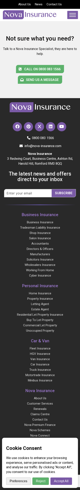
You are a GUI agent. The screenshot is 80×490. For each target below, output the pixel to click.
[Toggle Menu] (72, 15)
